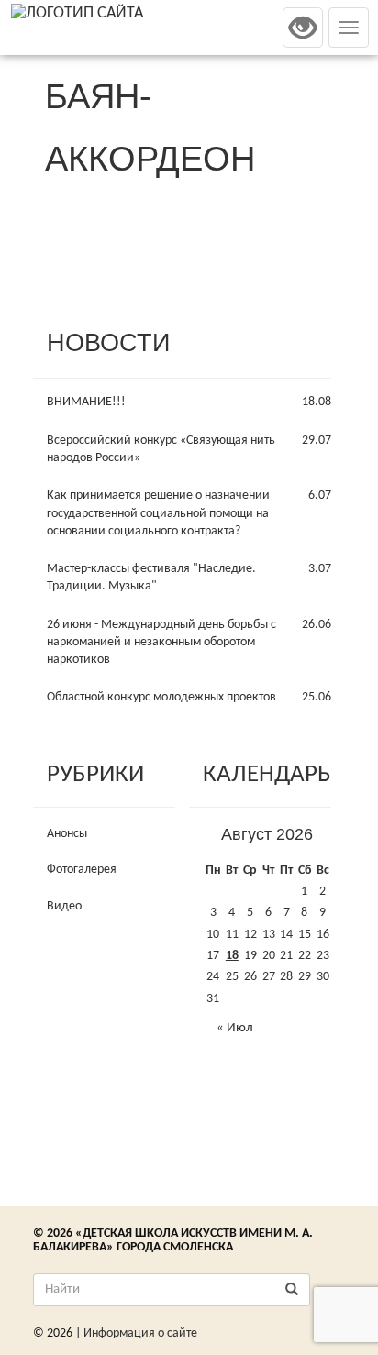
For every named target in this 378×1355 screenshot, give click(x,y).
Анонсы (67, 834)
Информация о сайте (140, 1333)
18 (232, 956)
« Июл (235, 1028)
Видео (64, 906)
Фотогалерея (82, 870)
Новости (108, 343)
